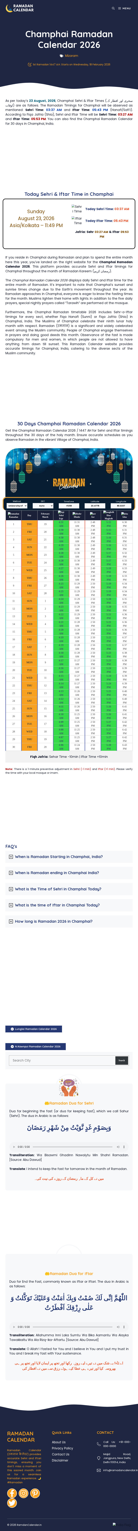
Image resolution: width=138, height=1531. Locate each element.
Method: (17, 501)
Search (122, 1060)
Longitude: (121, 501)
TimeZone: (69, 501)
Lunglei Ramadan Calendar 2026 (36, 1029)
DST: (43, 501)
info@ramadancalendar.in (120, 1470)
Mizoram (71, 56)
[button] (113, 8)
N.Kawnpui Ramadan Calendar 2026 (37, 1046)
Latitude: (95, 501)
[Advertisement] (69, 160)
